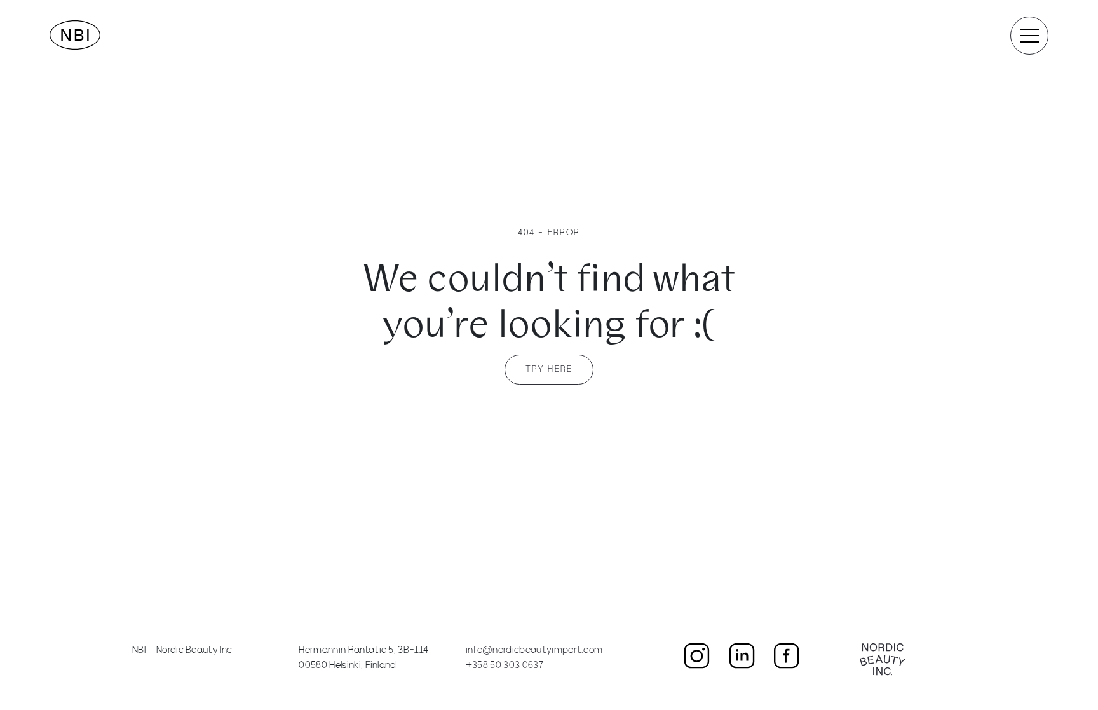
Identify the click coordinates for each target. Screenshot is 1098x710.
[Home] (75, 35)
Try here (549, 369)
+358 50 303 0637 (504, 666)
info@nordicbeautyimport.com (534, 650)
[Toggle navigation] (1029, 36)
